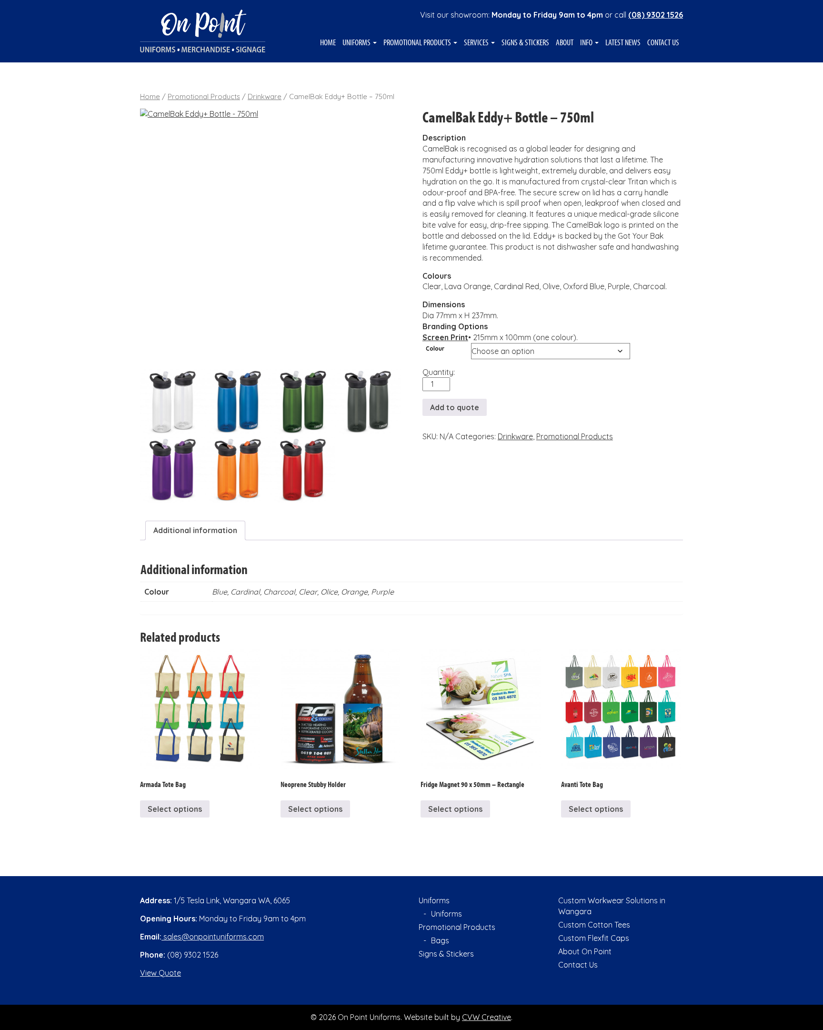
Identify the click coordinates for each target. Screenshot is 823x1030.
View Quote (160, 973)
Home (328, 42)
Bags (440, 940)
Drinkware (264, 96)
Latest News (623, 42)
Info (587, 42)
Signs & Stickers (525, 42)
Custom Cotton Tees (594, 924)
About (564, 42)
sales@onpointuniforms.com (212, 936)
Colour (435, 348)
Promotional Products (417, 42)
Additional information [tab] (195, 530)
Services (477, 42)
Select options (175, 809)
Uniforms (357, 42)
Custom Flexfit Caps (593, 938)
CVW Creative (486, 1017)
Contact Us (663, 42)
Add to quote (454, 407)
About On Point (585, 951)
